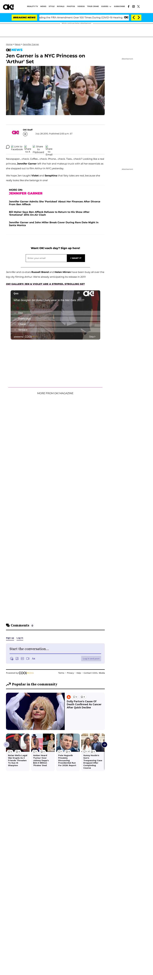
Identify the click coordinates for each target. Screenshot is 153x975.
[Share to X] (27, 147)
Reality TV (32, 6)
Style (52, 6)
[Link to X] (138, 6)
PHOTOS (71, 6)
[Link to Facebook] (128, 6)
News (17, 44)
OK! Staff (27, 129)
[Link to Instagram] (133, 6)
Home (9, 44)
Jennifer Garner (31, 44)
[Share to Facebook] (17, 147)
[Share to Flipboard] (38, 147)
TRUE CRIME (93, 6)
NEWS (43, 6)
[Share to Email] (49, 147)
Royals (60, 6)
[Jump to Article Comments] (8, 147)
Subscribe (119, 6)
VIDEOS (81, 6)
